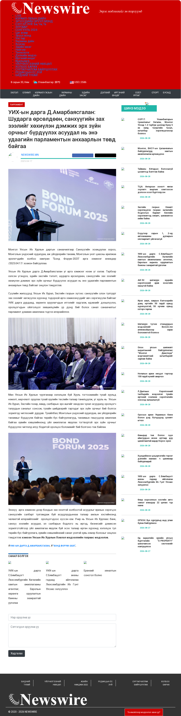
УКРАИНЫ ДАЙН (65, 94)
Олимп (26, 92)
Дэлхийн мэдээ (25, 55)
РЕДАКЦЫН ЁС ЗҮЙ (28, 72)
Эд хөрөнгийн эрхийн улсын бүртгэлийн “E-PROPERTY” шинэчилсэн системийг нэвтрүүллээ (155, 542)
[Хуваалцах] (83, 155)
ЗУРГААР (21, 27)
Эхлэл (14, 92)
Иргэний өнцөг (25, 58)
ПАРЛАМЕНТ (16, 104)
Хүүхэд (20, 44)
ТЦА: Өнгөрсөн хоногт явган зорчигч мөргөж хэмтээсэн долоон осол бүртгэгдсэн (155, 189)
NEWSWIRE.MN (30, 154)
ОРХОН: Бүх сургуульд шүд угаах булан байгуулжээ (155, 521)
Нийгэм (20, 49)
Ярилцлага (22, 61)
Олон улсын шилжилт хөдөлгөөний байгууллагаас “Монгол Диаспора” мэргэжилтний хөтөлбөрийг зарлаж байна (155, 353)
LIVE (18, 15)
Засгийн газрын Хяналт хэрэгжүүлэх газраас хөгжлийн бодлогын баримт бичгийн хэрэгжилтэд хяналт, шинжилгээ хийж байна (155, 213)
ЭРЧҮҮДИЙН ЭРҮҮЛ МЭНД (34, 21)
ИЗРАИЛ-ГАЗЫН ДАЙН (30, 18)
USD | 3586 (80, 82)
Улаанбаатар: (49, 82)
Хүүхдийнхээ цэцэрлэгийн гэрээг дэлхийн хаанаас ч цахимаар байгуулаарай (155, 459)
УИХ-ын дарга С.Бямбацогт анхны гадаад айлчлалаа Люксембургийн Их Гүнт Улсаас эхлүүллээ (155, 480)
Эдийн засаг (23, 47)
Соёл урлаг (137, 94)
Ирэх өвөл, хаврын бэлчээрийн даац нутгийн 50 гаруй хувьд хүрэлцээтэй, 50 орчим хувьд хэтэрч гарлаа (155, 304)
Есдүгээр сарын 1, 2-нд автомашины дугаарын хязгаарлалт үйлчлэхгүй (155, 236)
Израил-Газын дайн (42, 94)
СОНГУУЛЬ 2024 (26, 30)
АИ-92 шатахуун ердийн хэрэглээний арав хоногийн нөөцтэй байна (155, 283)
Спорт (155, 92)
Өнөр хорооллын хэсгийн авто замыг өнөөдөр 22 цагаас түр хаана (155, 503)
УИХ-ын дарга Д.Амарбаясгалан (30, 546)
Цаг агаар (21, 32)
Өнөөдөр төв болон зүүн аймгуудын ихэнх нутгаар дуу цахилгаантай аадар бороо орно (155, 438)
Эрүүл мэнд (23, 35)
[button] (145, 102)
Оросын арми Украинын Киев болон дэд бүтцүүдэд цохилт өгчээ (155, 418)
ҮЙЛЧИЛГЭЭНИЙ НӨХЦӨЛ (33, 64)
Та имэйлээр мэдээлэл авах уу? (143, 712)
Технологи (22, 52)
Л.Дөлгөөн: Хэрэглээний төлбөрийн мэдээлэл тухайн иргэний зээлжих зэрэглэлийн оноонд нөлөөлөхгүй (155, 395)
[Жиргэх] (105, 155)
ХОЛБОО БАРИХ (26, 66)
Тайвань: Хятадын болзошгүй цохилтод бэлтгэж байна (155, 170)
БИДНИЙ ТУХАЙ (26, 75)
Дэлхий (105, 92)
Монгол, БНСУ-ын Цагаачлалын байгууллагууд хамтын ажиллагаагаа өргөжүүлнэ (155, 151)
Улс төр (20, 38)
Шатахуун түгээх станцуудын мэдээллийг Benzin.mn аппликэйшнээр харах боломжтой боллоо (155, 328)
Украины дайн (24, 41)
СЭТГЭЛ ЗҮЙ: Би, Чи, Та (30, 24)
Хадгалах (17, 653)
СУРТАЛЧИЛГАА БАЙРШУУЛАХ (36, 69)
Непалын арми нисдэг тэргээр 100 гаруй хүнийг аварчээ (155, 375)
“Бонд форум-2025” (64, 546)
